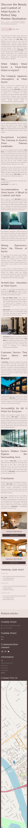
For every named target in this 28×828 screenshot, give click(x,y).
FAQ (2, 660)
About (2, 636)
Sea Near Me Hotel (5, 593)
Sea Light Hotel (4, 583)
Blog (2, 639)
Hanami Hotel (4, 573)
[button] (14, 762)
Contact (3, 672)
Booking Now (14, 29)
